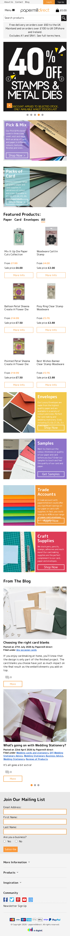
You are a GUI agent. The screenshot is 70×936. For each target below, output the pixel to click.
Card (17, 219)
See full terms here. (49, 35)
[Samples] (19, 459)
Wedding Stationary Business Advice (43, 755)
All (43, 219)
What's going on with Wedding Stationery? (34, 745)
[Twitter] (12, 900)
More (13, 684)
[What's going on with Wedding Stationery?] (35, 715)
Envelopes (31, 219)
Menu (8, 10)
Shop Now (51, 427)
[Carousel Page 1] (28, 115)
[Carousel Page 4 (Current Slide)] (39, 115)
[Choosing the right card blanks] (35, 613)
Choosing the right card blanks (26, 642)
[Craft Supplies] (19, 552)
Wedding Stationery (13, 759)
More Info (19, 275)
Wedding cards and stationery (32, 752)
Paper (7, 219)
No (20, 841)
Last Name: (10, 827)
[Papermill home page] (35, 10)
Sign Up (61, 2)
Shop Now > (17, 155)
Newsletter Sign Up (15, 906)
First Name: (10, 817)
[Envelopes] (19, 412)
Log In (49, 2)
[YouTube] (25, 900)
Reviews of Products (37, 759)
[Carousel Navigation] (35, 79)
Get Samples (51, 474)
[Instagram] (31, 900)
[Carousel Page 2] (31, 115)
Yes (9, 841)
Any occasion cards (26, 649)
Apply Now (50, 520)
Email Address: (12, 807)
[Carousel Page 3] (35, 115)
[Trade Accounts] (19, 505)
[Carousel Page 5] (42, 115)
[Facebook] (6, 900)
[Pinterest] (18, 900)
